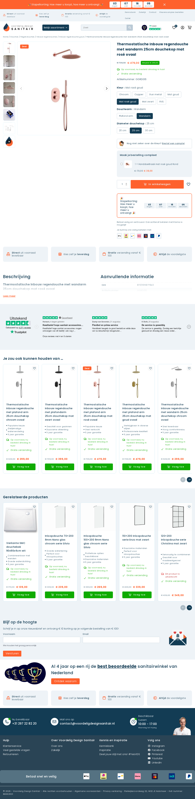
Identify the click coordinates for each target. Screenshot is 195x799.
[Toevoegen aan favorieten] (188, 184)
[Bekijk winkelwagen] (190, 27)
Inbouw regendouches (47, 37)
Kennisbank (130, 12)
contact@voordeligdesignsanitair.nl (87, 723)
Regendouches (28, 37)
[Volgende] (189, 479)
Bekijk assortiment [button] (54, 27)
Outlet (128, 18)
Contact (152, 12)
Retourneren (10, 754)
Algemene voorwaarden (88, 791)
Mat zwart (148, 101)
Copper (139, 94)
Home (5, 37)
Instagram (158, 746)
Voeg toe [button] (23, 466)
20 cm (122, 130)
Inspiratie (105, 750)
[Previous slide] (21, 88)
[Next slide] (106, 88)
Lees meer (9, 296)
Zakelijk (142, 12)
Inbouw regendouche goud (71, 37)
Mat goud (173, 94)
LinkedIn (157, 762)
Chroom (124, 94)
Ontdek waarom (65, 681)
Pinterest (157, 754)
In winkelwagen (160, 184)
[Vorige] (183, 479)
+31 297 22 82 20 (24, 723)
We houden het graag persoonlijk (19, 645)
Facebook (158, 750)
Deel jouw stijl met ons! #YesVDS (119, 754)
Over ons (56, 746)
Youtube (157, 758)
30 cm (148, 130)
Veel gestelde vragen (16, 750)
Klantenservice (12, 746)
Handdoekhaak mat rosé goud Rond (158, 164)
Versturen (12, 653)
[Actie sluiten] (164, 4)
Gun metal (155, 94)
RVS (162, 101)
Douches (14, 37)
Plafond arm (126, 115)
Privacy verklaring (112, 791)
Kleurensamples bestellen (172, 12)
